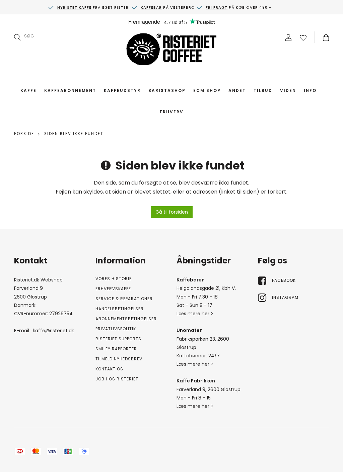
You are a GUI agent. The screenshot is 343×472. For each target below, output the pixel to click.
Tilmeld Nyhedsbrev (118, 359)
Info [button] (310, 90)
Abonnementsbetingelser (126, 319)
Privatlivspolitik (115, 329)
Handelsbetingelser (119, 309)
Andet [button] (237, 90)
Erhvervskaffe (113, 288)
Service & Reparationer (124, 299)
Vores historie (113, 278)
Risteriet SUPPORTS (118, 339)
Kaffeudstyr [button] (122, 90)
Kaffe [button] (28, 90)
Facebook (284, 280)
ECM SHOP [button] (207, 90)
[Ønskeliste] (303, 37)
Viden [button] (288, 90)
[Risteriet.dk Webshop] (171, 51)
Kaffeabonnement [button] (70, 90)
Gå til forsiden (171, 212)
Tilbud (263, 90)
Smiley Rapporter (116, 349)
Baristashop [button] (167, 90)
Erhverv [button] (172, 112)
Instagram (285, 297)
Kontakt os (109, 369)
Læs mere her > (195, 313)
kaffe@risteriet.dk (53, 330)
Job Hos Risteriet (116, 379)
